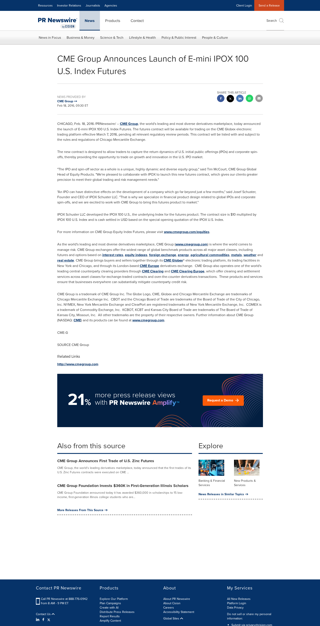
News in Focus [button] (50, 37)
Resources (45, 5)
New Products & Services (245, 482)
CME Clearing (152, 271)
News (90, 20)
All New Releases (239, 599)
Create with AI (109, 607)
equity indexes (136, 254)
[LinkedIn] (38, 619)
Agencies (110, 5)
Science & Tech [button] (111, 37)
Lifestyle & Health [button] (142, 37)
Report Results (110, 616)
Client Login (244, 5)
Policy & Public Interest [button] (179, 37)
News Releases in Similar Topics (221, 494)
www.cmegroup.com (191, 244)
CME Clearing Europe (187, 271)
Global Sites (171, 618)
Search (271, 20)
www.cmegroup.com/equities (186, 231)
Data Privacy (235, 607)
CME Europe (149, 265)
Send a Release (269, 5)
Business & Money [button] (80, 37)
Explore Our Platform (114, 599)
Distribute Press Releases (117, 612)
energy (183, 254)
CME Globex (173, 260)
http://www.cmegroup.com (77, 364)
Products (112, 20)
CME (77, 320)
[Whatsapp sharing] (249, 99)
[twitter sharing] (230, 99)
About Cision (171, 603)
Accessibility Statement (178, 612)
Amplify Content (110, 620)
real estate (65, 260)
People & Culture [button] (215, 37)
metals (236, 254)
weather (250, 254)
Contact (137, 20)
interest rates (112, 254)
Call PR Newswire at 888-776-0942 (64, 599)
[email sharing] (259, 99)
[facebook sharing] (220, 99)
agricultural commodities (209, 254)
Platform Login (236, 603)
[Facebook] (43, 619)
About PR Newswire (176, 599)
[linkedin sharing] (240, 99)
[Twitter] (48, 619)
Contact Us (44, 614)
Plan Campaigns (110, 603)
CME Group (129, 123)
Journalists (93, 5)
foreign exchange (162, 254)
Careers (168, 607)
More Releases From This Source (80, 510)
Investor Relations (69, 5)
